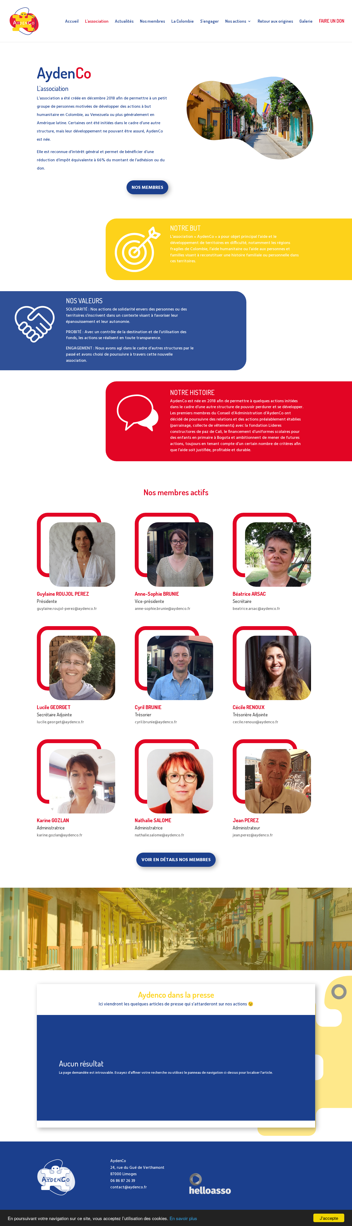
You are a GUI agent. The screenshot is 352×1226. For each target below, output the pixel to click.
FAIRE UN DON (331, 21)
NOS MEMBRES (147, 187)
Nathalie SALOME (153, 820)
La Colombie (182, 21)
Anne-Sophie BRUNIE (157, 593)
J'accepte (329, 1218)
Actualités (124, 21)
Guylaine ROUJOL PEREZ (63, 593)
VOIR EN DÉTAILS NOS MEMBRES (176, 860)
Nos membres (152, 21)
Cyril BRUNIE (148, 707)
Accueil (72, 21)
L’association (96, 21)
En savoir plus (183, 1218)
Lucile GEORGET (54, 707)
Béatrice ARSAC (249, 593)
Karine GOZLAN (53, 820)
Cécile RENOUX (249, 707)
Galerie (306, 21)
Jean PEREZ (246, 820)
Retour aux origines (275, 21)
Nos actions (235, 21)
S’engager (209, 21)
